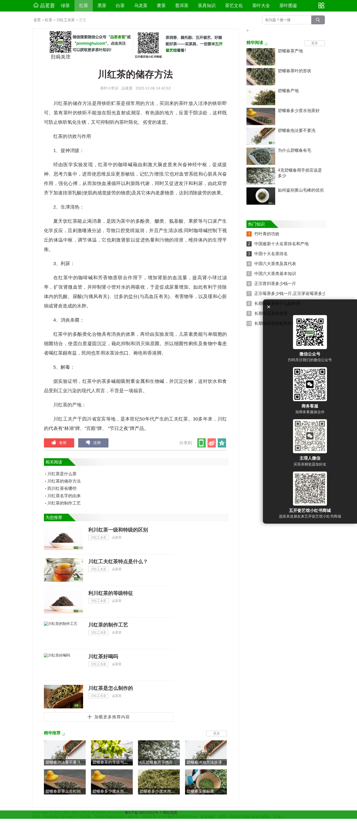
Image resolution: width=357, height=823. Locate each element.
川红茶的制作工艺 (64, 503)
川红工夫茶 (65, 20)
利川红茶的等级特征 (110, 593)
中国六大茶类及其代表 (275, 263)
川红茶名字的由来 (64, 496)
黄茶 (161, 5)
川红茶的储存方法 (64, 481)
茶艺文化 (234, 5)
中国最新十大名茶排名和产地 (281, 244)
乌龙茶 (140, 5)
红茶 (83, 5)
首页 (37, 20)
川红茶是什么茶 (62, 474)
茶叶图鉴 (288, 5)
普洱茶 (181, 5)
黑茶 (101, 5)
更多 (216, 733)
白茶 (120, 5)
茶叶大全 (261, 5)
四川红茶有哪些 (62, 488)
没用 (97, 443)
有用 (62, 443)
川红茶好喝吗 (103, 656)
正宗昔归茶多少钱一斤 (275, 283)
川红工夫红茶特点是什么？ (118, 561)
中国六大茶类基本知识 (275, 273)
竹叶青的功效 (266, 234)
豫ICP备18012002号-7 (144, 812)
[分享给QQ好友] (222, 442)
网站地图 (170, 812)
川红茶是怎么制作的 (110, 688)
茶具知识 (207, 5)
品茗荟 (47, 5)
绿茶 (65, 5)
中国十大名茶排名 (271, 253)
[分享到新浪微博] (212, 442)
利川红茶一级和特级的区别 (118, 530)
